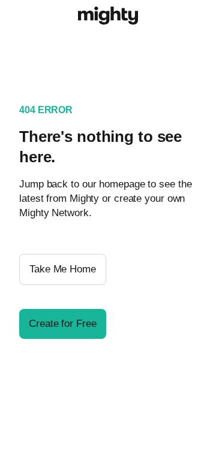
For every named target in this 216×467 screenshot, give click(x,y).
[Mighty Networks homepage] (108, 17)
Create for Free (63, 323)
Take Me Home (62, 269)
